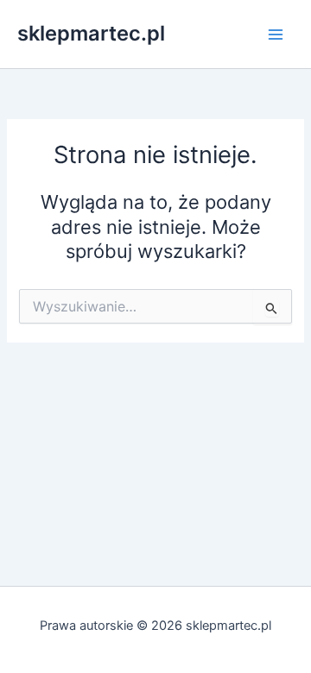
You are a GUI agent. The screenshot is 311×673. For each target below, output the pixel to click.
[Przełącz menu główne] (275, 34)
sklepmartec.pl (91, 33)
